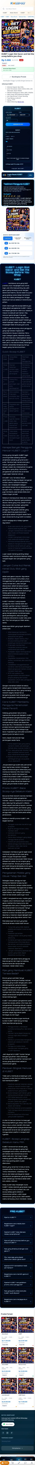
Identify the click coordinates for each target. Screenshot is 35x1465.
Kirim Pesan (9, 1424)
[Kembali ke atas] (31, 1452)
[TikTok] (11, 1433)
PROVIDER (9, 112)
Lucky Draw (8, 238)
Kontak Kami (6, 1444)
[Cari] (3, 9)
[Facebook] (3, 1433)
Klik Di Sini (21, 102)
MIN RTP (8, 118)
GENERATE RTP (18, 124)
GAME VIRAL (31, 16)
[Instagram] (7, 1433)
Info (30, 175)
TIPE (20, 112)
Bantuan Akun (22, 16)
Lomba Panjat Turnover (17, 238)
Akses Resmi (14, 13)
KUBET (5, 13)
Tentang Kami (6, 1441)
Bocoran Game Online (27, 238)
